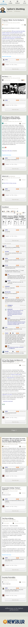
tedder (6, 258)
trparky (6, 333)
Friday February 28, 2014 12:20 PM (10, 363)
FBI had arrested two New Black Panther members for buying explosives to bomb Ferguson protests (13, 33)
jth (5, 245)
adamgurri (7, 286)
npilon (6, 59)
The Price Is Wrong (7, 518)
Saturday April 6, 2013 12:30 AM (9, 491)
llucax (6, 297)
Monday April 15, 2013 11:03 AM (10, 444)
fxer (8, 274)
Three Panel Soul (7, 80)
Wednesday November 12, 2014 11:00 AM (12, 121)
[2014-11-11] (9, 183)
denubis (7, 351)
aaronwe (7, 251)
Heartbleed (5, 207)
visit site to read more (8, 401)
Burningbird (6, 24)
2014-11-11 (5, 176)
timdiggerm (10, 305)
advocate (12, 377)
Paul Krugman (6, 523)
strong (8, 377)
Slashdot (5, 123)
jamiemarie (10, 309)
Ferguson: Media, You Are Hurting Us (13, 20)
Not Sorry (5, 76)
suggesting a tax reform (7, 394)
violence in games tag (15, 374)
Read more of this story (7, 150)
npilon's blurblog (16, 9)
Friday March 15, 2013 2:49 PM (9, 580)
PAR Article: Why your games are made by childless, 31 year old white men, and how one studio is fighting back (13, 440)
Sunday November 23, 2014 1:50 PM (11, 22)
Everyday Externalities (8, 577)
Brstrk (6, 265)
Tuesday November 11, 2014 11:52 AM (11, 177)
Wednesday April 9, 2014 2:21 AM (10, 208)
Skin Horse (6, 179)
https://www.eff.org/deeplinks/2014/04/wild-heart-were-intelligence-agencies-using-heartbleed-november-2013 (17, 323)
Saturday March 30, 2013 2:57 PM (10, 521)
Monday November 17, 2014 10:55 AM (11, 78)
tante (6, 327)
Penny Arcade (6, 446)
